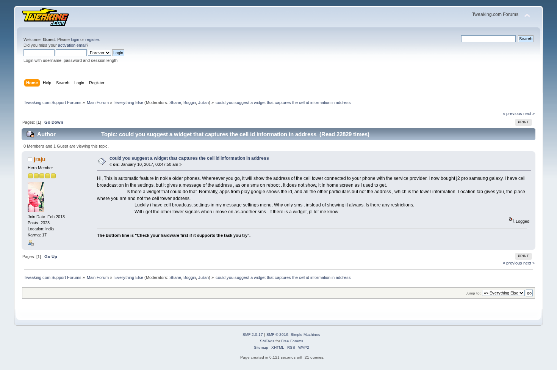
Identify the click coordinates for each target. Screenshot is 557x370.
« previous (512, 113)
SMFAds (267, 341)
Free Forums (292, 341)
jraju (39, 159)
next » (529, 113)
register (92, 39)
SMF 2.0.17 (253, 334)
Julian (203, 102)
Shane (175, 102)
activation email (72, 45)
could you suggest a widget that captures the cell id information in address (189, 158)
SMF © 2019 (277, 334)
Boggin (189, 102)
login (75, 39)
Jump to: (473, 293)
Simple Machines (305, 334)
